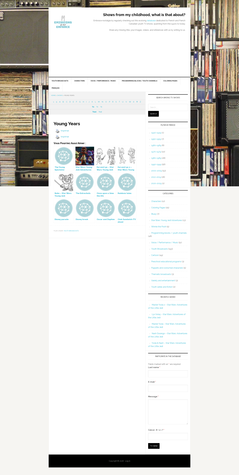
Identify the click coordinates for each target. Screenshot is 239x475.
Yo (93, 107)
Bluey (153, 214)
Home (53, 95)
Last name (154, 367)
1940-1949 (156, 133)
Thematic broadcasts (161, 274)
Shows (60, 95)
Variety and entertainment (163, 280)
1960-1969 (156, 145)
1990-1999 (156, 164)
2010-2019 (156, 177)
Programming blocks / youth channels (169, 233)
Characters (156, 201)
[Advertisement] (119, 58)
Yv (97, 107)
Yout (100, 112)
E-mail (152, 382)
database (151, 20)
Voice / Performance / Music (164, 242)
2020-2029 (156, 183)
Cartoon (155, 255)
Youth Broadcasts (71, 231)
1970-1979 (156, 152)
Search (153, 114)
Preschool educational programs (166, 261)
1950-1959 (156, 139)
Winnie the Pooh (158, 226)
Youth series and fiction (162, 287)
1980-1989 (156, 158)
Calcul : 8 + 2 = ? (156, 430)
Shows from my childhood (70, 22)
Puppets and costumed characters (167, 268)
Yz (101, 107)
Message (153, 396)
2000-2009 (156, 171)
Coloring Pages (158, 207)
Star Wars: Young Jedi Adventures (166, 220)
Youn (94, 112)
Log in (127, 461)
